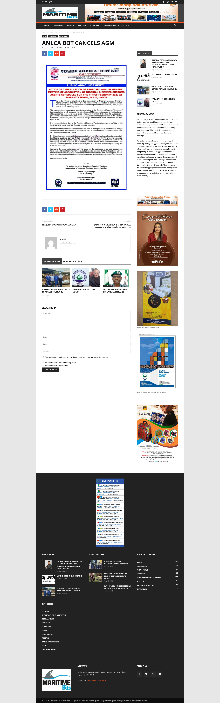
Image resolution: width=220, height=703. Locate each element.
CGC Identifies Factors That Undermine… (108, 499)
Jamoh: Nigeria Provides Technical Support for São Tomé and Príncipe (112, 226)
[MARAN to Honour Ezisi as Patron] (86, 277)
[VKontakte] (172, 2)
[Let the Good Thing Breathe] (143, 77)
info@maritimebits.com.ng (96, 680)
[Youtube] (176, 2)
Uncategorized (49, 649)
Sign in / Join (47, 2)
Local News (59, 33)
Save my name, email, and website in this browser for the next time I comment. (76, 357)
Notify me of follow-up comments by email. (60, 363)
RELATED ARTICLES (52, 261)
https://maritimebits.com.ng (68, 243)
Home (46, 25)
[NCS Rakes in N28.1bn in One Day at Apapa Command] (117, 277)
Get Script (102, 546)
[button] (175, 26)
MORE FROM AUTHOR (72, 261)
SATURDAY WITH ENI (50, 642)
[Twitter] (168, 2)
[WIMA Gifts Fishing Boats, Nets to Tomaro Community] (56, 277)
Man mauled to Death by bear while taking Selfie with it (115, 576)
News (69, 25)
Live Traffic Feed (110, 481)
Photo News (63, 36)
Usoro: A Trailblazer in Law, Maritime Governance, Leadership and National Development (164, 63)
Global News (48, 619)
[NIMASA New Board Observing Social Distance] (95, 564)
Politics (82, 25)
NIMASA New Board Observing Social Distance (116, 562)
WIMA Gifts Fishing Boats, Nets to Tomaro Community (164, 88)
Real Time (109, 546)
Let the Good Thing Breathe (164, 74)
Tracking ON (117, 546)
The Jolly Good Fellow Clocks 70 (59, 224)
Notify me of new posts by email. (57, 366)
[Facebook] (163, 2)
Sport (44, 645)
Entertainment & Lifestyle (115, 25)
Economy (94, 25)
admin (46, 48)
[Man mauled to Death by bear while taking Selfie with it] (95, 577)
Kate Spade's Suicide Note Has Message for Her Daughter (117, 587)
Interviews (58, 25)
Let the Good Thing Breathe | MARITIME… (109, 535)
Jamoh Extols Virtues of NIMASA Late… (109, 542)
